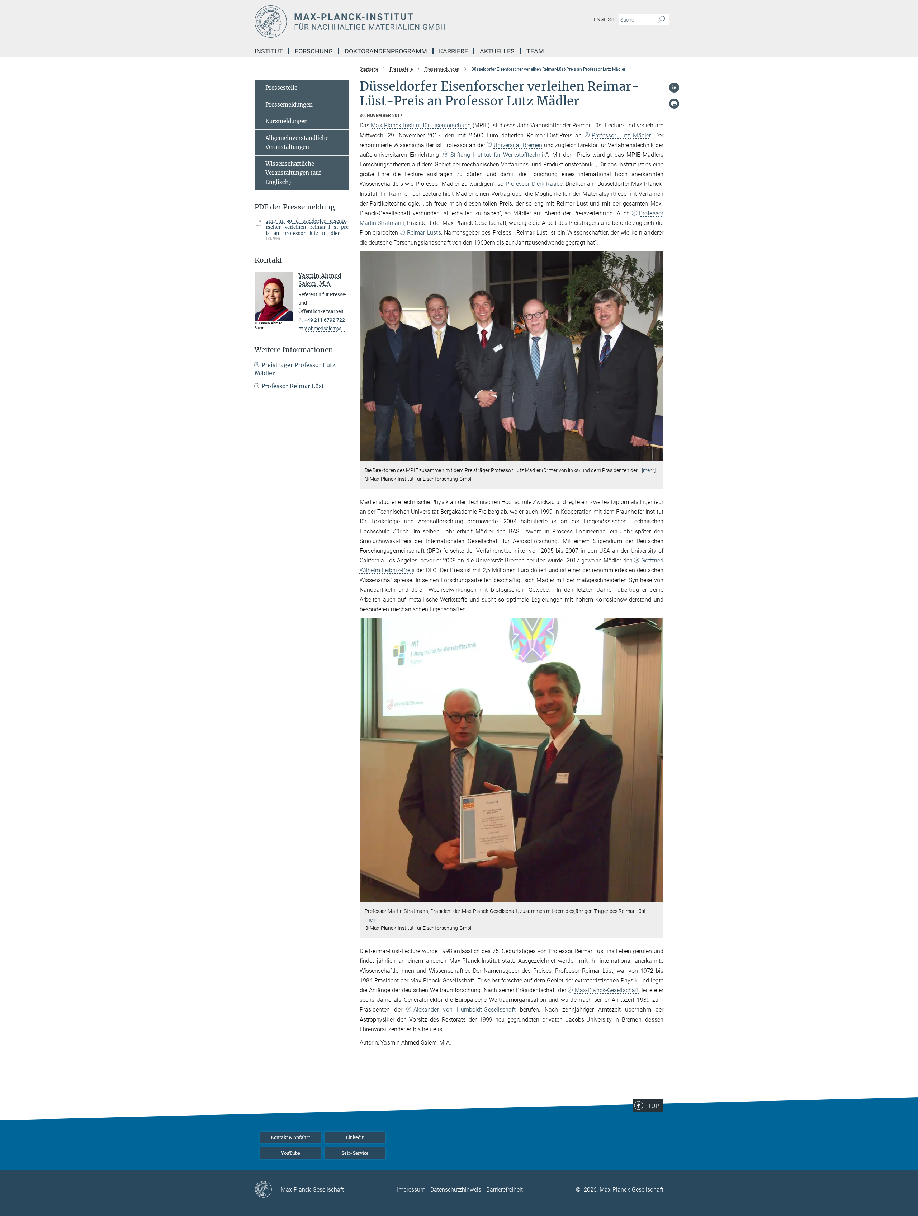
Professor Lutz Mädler (621, 135)
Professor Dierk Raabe (534, 183)
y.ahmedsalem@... (325, 328)
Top (653, 1105)
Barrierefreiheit (504, 1189)
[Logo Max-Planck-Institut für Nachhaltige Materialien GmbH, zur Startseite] (389, 21)
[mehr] (649, 470)
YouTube (290, 1153)
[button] (657, 456)
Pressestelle (281, 87)
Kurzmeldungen (286, 121)
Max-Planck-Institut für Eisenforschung (421, 125)
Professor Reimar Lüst (292, 386)
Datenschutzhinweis (455, 1189)
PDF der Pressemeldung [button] (295, 207)
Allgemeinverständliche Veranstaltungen (296, 143)
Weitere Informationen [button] (294, 350)
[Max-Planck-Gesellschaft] (268, 1189)
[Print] (674, 103)
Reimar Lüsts (424, 232)
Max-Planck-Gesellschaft (607, 990)
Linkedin (355, 1137)
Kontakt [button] (268, 260)
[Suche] (661, 20)
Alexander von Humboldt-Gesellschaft (464, 1009)
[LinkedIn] (674, 87)
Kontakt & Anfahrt (290, 1137)
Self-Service (355, 1153)
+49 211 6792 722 (324, 320)
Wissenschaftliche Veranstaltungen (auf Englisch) (293, 172)
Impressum (411, 1189)
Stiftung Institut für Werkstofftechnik (498, 154)
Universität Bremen (517, 145)
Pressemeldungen (289, 104)
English (604, 19)
